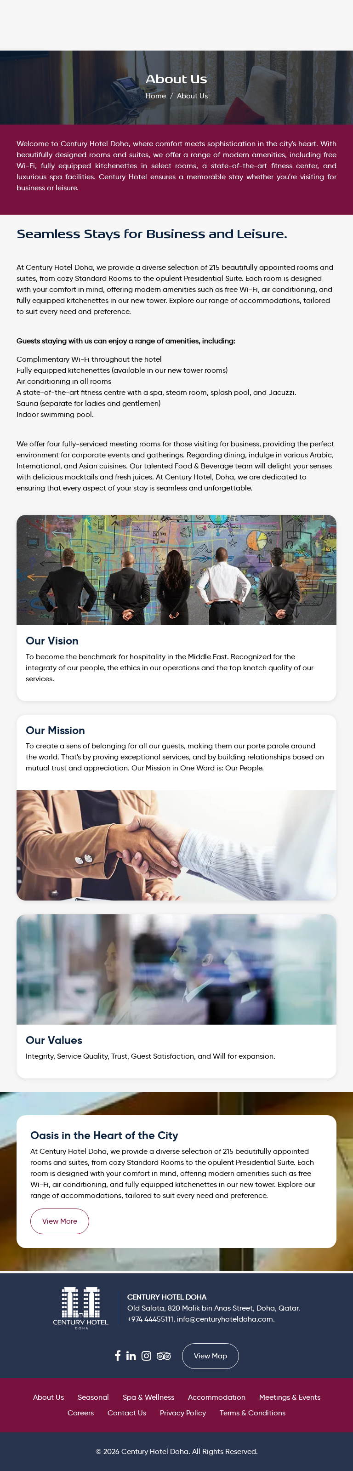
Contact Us (127, 1412)
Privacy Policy (183, 1412)
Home (156, 95)
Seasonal (93, 1397)
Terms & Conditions (252, 1412)
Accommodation (216, 1397)
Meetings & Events (289, 1397)
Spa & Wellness (148, 1397)
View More (59, 1221)
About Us (192, 95)
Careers (81, 1412)
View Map (210, 1355)
